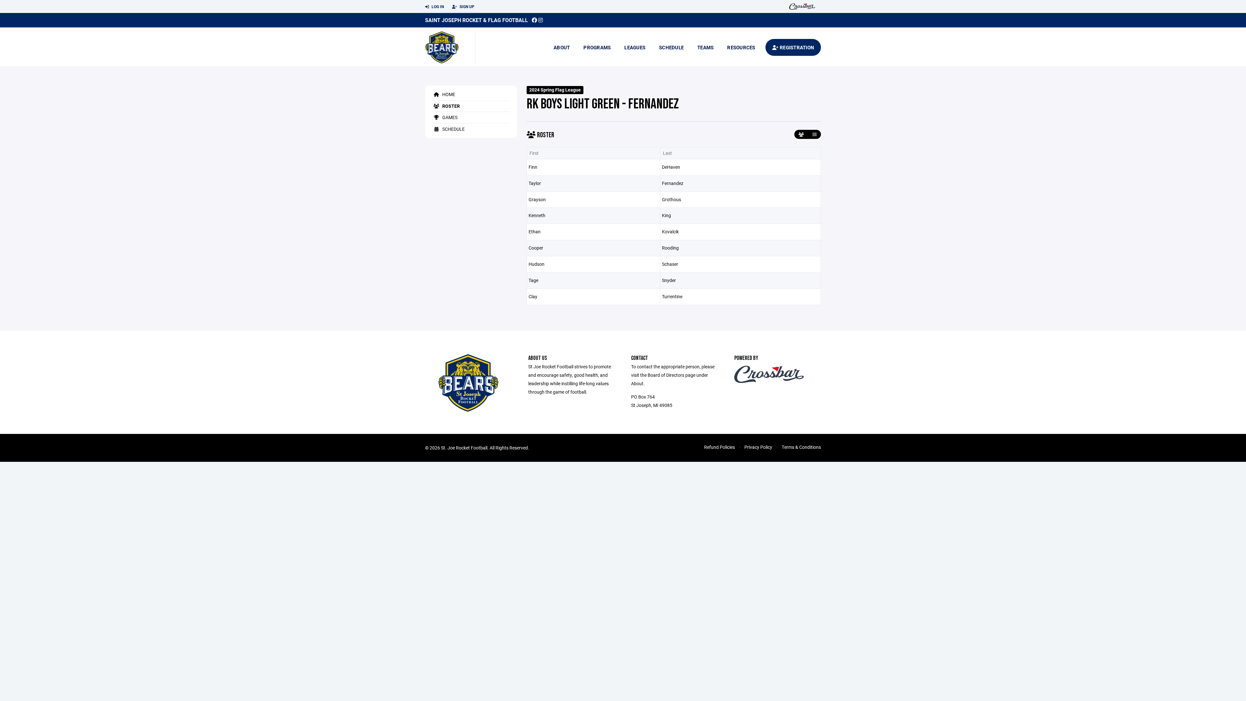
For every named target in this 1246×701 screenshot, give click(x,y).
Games (449, 117)
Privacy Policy (758, 447)
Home (448, 94)
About (562, 47)
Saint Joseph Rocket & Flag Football (476, 20)
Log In (437, 6)
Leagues (634, 47)
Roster (450, 106)
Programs (597, 47)
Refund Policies (719, 447)
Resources (741, 47)
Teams (705, 47)
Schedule (671, 47)
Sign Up (466, 6)
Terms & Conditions (801, 447)
